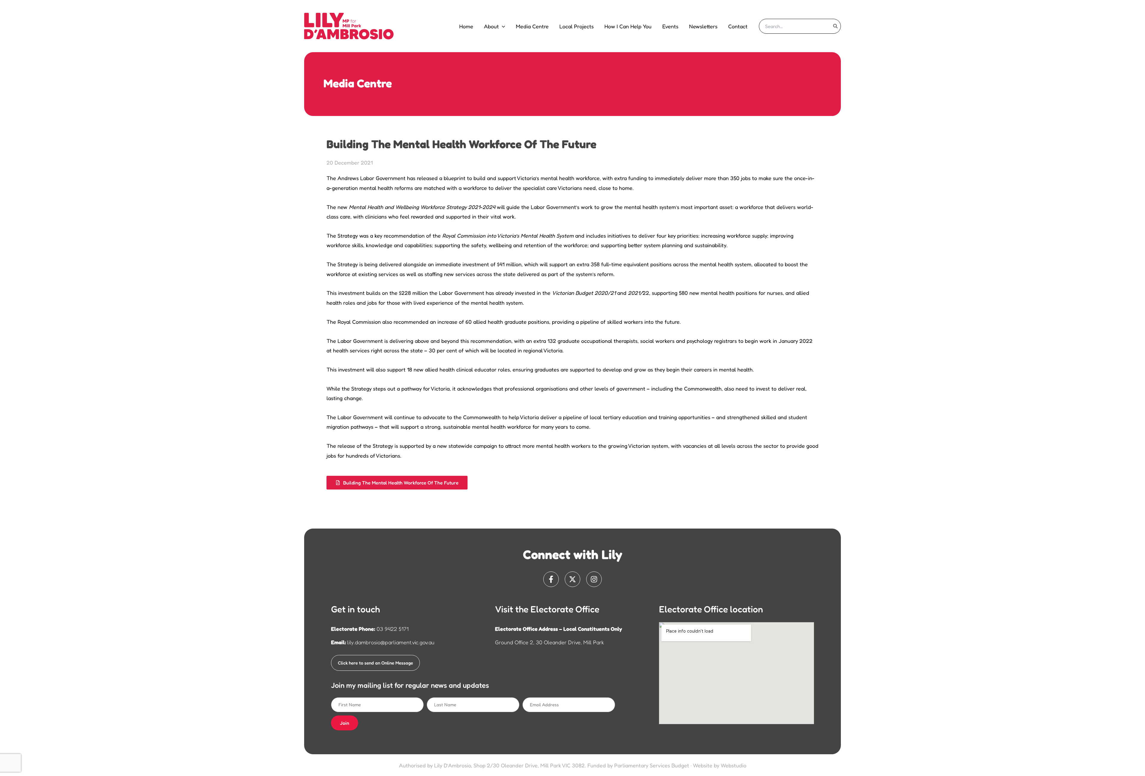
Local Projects (576, 26)
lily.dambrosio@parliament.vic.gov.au (390, 642)
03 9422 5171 (393, 628)
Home (466, 26)
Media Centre (532, 26)
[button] (502, 26)
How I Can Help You (628, 26)
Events (670, 26)
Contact (738, 26)
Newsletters (703, 26)
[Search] (835, 26)
